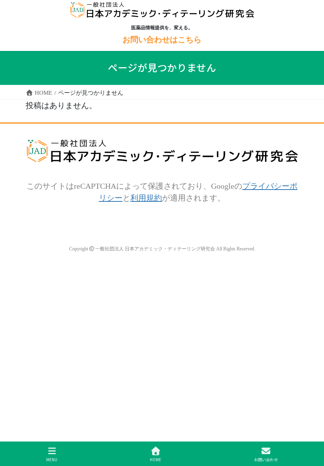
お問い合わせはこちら (162, 39)
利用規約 (146, 198)
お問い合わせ (266, 459)
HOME (155, 459)
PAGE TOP (306, 425)
